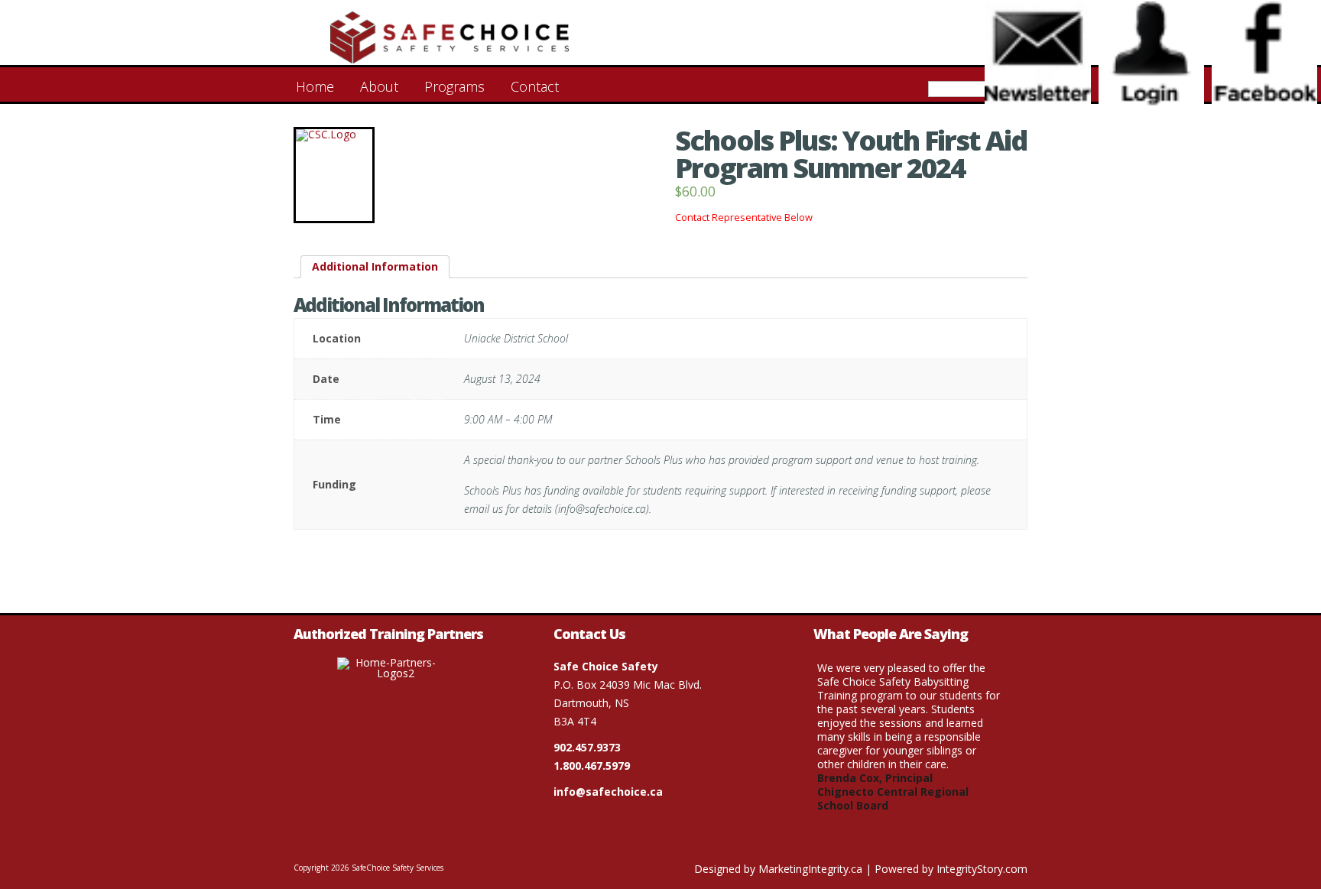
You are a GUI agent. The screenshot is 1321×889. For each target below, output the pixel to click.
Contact (535, 86)
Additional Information (375, 266)
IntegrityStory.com (981, 868)
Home (315, 86)
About (379, 86)
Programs (454, 86)
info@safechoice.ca (608, 791)
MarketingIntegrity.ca (810, 868)
